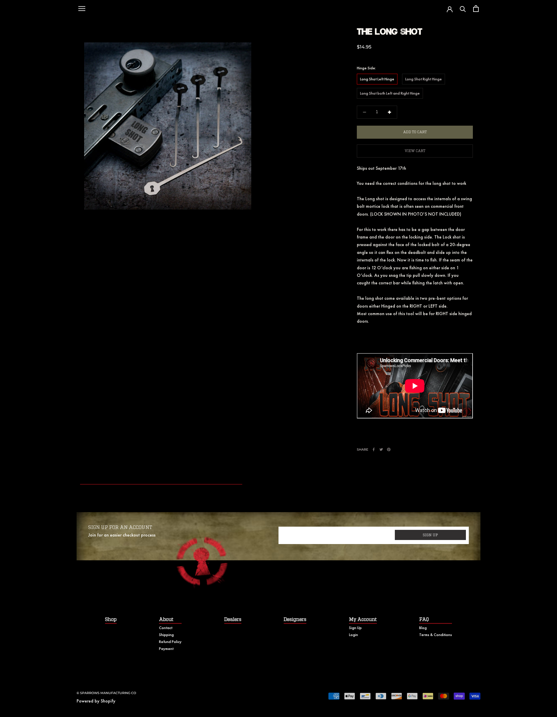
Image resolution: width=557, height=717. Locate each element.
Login (353, 634)
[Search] (463, 9)
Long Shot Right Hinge (423, 79)
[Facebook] (373, 449)
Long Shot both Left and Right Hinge (390, 93)
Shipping (166, 634)
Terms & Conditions (435, 634)
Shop (111, 619)
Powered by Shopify (96, 701)
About (166, 619)
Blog (423, 627)
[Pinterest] (388, 449)
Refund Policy (170, 641)
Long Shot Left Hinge (377, 79)
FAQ (424, 619)
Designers (295, 619)
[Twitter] (381, 449)
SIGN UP (430, 535)
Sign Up (355, 627)
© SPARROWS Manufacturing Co (106, 693)
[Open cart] (476, 8)
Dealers (232, 619)
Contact (165, 627)
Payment (166, 648)
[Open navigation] (81, 8)
